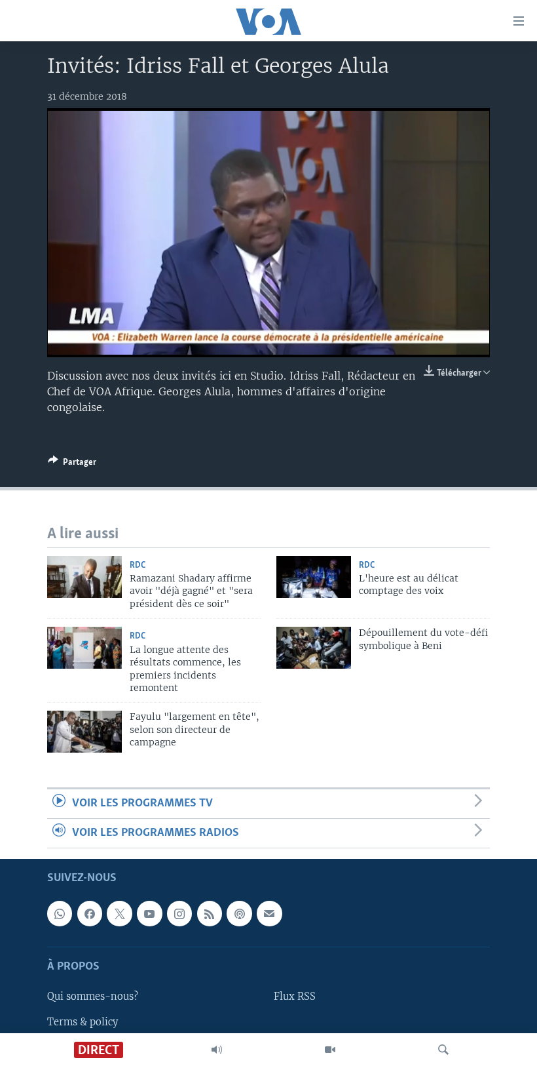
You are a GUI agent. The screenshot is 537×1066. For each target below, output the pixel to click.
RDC (137, 565)
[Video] (330, 1049)
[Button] (72, 464)
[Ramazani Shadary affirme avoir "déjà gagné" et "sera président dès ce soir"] (84, 577)
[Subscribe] (269, 913)
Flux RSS (295, 997)
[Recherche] (443, 1049)
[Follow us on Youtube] (149, 913)
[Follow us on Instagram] (179, 913)
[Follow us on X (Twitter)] (119, 913)
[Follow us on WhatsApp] (59, 913)
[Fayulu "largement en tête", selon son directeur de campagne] (84, 732)
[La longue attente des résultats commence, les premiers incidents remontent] (84, 648)
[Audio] (216, 1049)
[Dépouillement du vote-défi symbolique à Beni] (313, 648)
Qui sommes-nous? (92, 997)
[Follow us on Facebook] (89, 913)
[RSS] (209, 913)
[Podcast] (239, 913)
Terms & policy (82, 1022)
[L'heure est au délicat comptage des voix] (313, 577)
